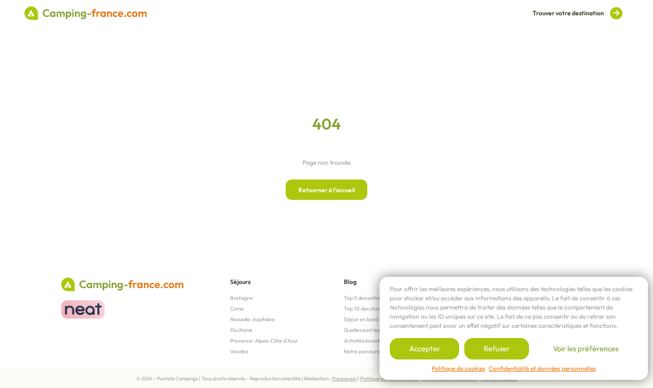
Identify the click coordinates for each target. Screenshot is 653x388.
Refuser (497, 348)
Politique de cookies (458, 368)
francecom (344, 378)
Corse (237, 308)
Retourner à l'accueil (326, 190)
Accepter (424, 348)
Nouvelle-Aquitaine (252, 319)
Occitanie (241, 329)
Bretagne (241, 297)
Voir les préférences (585, 348)
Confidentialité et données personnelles (542, 368)
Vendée (239, 351)
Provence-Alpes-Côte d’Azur (264, 340)
